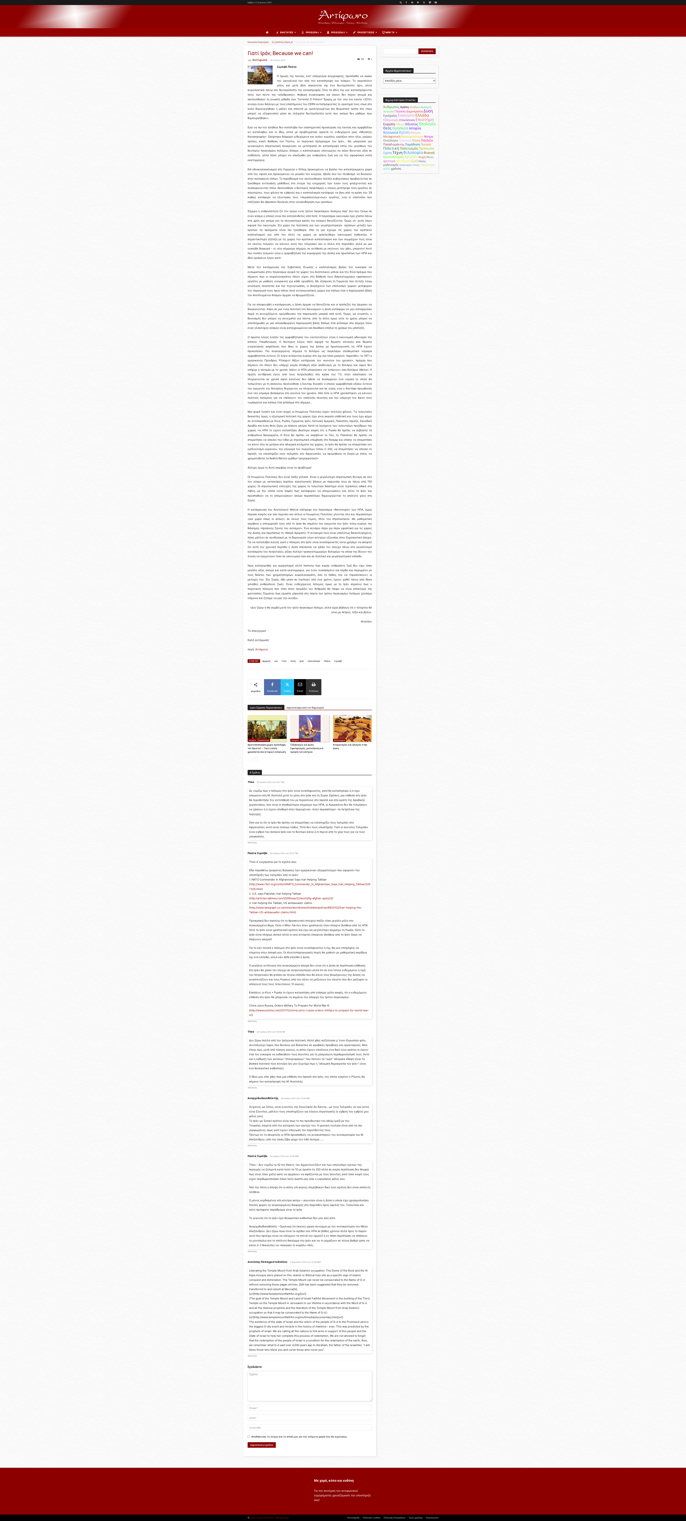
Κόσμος (416, 133)
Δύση (293, 661)
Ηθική (400, 124)
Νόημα (428, 137)
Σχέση (387, 153)
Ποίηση (426, 144)
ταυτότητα (427, 165)
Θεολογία (427, 123)
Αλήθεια (414, 107)
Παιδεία (427, 140)
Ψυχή (422, 157)
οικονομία (405, 165)
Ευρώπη (389, 124)
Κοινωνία (390, 132)
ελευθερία (403, 161)
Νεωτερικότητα (412, 136)
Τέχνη (397, 152)
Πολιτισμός (409, 148)
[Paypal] (418, 2)
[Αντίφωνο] (343, 17)
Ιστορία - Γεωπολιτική (259, 740)
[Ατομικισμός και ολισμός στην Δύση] (352, 728)
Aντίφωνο (261, 649)
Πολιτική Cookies (371, 1517)
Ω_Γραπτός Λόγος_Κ (282, 42)
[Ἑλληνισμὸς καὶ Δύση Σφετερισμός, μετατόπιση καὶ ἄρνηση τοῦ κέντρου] (309, 728)
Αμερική (426, 107)
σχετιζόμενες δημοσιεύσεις (266, 707)
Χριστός (411, 156)
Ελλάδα (422, 115)
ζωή (414, 160)
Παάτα (327, 661)
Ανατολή (388, 111)
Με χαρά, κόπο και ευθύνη (334, 1480)
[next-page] (255, 759)
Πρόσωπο (426, 148)
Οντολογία (390, 140)
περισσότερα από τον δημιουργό (305, 707)
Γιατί (284, 661)
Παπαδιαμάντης (393, 144)
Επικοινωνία (432, 1517)
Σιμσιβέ (338, 661)
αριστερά (389, 161)
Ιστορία (415, 128)
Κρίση (404, 132)
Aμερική (266, 661)
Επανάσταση (407, 120)
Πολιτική (391, 148)
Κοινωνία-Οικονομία (258, 42)
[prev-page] (250, 759)
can (276, 661)
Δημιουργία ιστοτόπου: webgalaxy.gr (269, 1517)
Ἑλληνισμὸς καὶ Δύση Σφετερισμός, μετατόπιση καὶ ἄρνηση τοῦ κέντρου (306, 748)
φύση (386, 168)
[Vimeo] (430, 2)
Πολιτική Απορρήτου (395, 1517)
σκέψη (416, 165)
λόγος (422, 161)
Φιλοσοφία (339, 740)
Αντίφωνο (259, 60)
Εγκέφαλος (390, 116)
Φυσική (429, 152)
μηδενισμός (391, 165)
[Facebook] (406, 2)
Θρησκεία (400, 128)
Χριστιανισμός (393, 157)
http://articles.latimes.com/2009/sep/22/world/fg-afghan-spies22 (291, 898)
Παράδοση (412, 144)
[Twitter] (424, 2)
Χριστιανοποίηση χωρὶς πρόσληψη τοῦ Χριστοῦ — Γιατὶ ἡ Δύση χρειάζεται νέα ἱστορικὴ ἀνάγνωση (267, 748)
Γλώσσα (400, 111)
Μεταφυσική (391, 137)
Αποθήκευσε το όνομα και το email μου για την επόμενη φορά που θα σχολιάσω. (299, 1436)
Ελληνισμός (391, 120)
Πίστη (416, 140)
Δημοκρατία (414, 111)
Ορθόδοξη (405, 140)
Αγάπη (404, 107)
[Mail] (412, 2)
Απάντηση (252, 842)
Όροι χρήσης (415, 1517)
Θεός (387, 128)
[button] (401, 2)
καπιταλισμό (314, 661)
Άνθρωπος (391, 107)
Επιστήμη (425, 119)
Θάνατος (411, 124)
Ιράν (302, 661)
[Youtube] (435, 2)
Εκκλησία (406, 115)
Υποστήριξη (353, 1517)
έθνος (430, 157)
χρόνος (396, 168)
